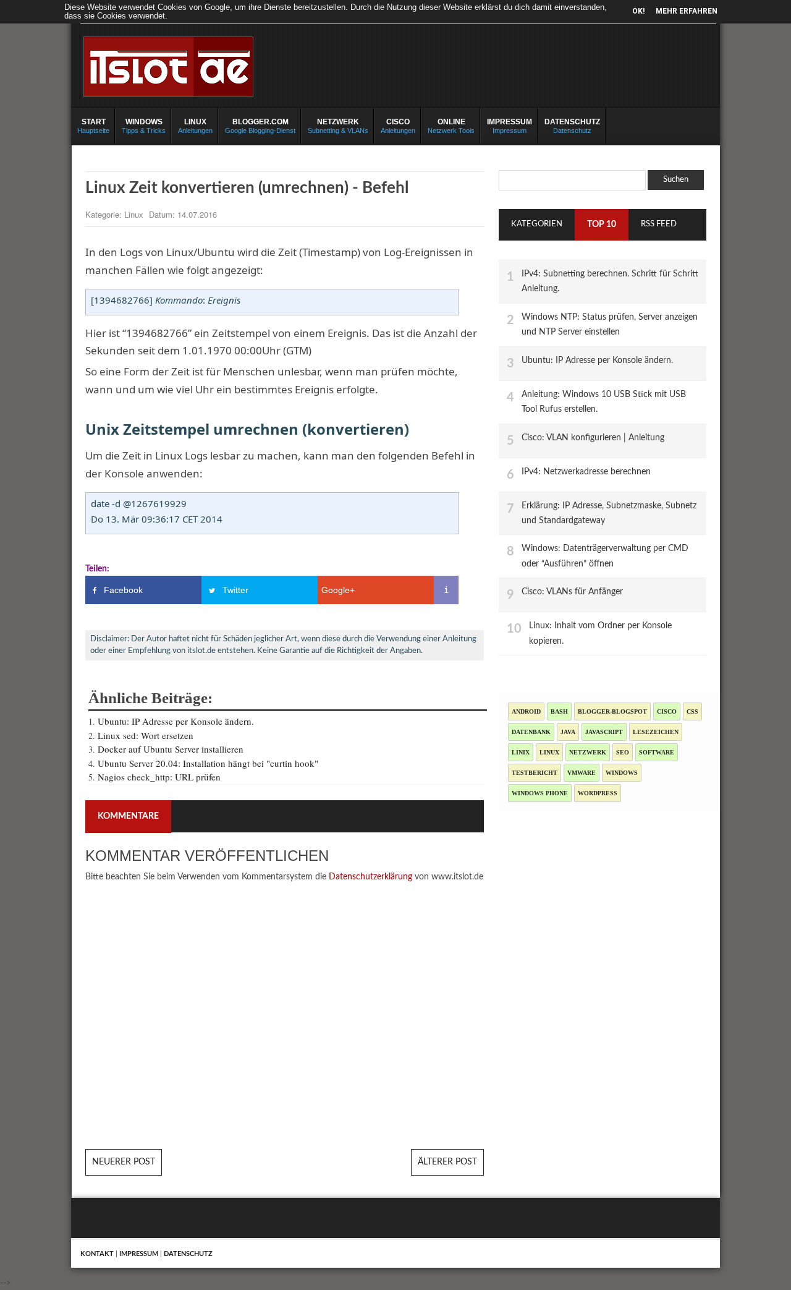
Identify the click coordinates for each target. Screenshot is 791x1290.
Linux (135, 214)
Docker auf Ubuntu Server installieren (170, 749)
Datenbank (531, 731)
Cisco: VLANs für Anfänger (572, 591)
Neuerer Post (123, 1162)
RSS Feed (659, 224)
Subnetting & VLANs (338, 125)
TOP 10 (601, 224)
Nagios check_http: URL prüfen (159, 777)
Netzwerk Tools (451, 125)
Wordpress (597, 793)
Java (567, 731)
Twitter (235, 590)
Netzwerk (587, 752)
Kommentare (128, 816)
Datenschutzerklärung (370, 877)
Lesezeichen (656, 731)
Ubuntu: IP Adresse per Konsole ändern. (176, 721)
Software (656, 752)
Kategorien (536, 224)
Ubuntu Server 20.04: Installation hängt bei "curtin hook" (208, 763)
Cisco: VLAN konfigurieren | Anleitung (593, 437)
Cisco (667, 711)
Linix (521, 752)
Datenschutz (572, 125)
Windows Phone (540, 793)
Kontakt (97, 1253)
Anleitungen (195, 125)
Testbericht (534, 772)
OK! (638, 11)
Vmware (581, 772)
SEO (622, 752)
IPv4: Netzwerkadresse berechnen (586, 471)
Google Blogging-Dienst (260, 125)
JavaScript (604, 731)
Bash (559, 711)
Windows (622, 772)
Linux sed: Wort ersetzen (145, 735)
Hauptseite (93, 125)
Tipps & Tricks (144, 125)
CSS (692, 711)
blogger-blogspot (612, 711)
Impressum (509, 125)
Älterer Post (447, 1162)
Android (526, 711)
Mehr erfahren (686, 11)
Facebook (123, 590)
